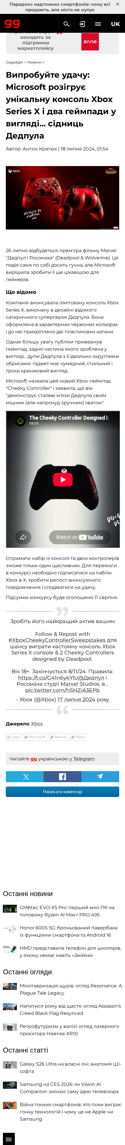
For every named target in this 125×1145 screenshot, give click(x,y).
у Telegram (82, 759)
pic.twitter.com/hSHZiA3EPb (62, 690)
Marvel (69, 684)
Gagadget (12, 22)
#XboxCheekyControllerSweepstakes (57, 640)
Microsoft (37, 737)
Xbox (37, 724)
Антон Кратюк (40, 149)
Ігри (15, 737)
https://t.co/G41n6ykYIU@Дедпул (61, 678)
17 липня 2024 (76, 699)
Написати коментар (62, 791)
